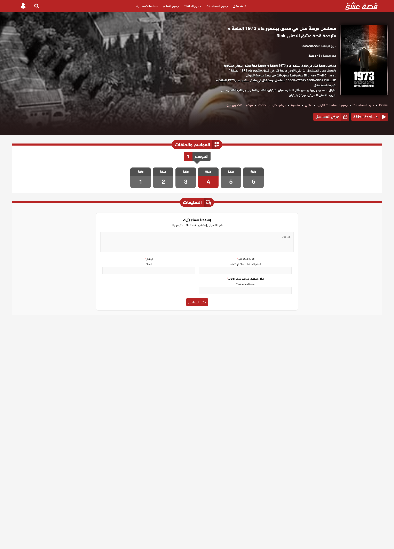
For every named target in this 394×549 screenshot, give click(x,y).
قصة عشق (239, 6)
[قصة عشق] (361, 6)
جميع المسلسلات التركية (332, 105)
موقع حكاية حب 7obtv (272, 105)
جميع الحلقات (192, 6)
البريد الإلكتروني (245, 258)
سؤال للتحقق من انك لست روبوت (245, 278)
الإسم (149, 258)
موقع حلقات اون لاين (240, 105)
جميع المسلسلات (217, 6)
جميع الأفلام (171, 6)
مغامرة (295, 105)
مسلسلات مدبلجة (147, 6)
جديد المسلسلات (363, 105)
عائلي (308, 105)
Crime (383, 105)
